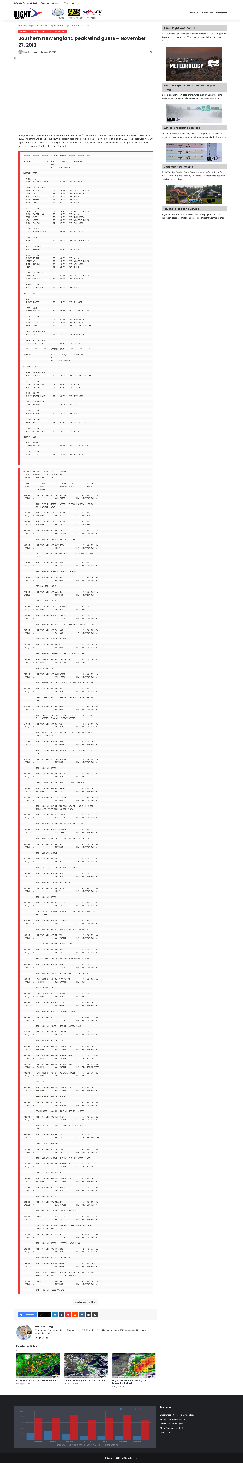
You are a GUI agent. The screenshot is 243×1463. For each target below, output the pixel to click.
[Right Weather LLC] (58, 13)
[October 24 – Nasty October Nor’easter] (38, 1365)
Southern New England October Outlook (84, 1380)
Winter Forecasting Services (172, 1424)
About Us (45, 3)
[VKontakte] (82, 1314)
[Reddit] (75, 1314)
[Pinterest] (68, 1314)
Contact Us (69, 3)
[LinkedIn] (55, 1314)
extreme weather (86, 1302)
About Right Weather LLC (171, 1428)
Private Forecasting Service (172, 1419)
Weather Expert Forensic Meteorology (177, 1415)
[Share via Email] (88, 1314)
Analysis (31, 25)
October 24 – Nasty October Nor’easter (36, 1380)
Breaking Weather (38, 31)
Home (23, 25)
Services (55, 3)
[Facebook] (39, 1337)
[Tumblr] (61, 1314)
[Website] (36, 1337)
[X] (43, 1337)
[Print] (95, 1314)
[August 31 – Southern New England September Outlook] (134, 1365)
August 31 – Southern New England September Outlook (129, 1381)
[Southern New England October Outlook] (86, 1365)
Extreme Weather (57, 31)
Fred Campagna (30, 52)
